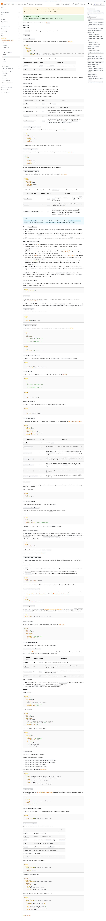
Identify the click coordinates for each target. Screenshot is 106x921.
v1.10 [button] (57, 4)
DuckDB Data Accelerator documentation (60, 593)
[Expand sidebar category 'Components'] (19, 22)
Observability (43, 769)
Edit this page (27, 915)
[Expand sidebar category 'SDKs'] (19, 36)
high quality (70, 255)
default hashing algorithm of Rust (69, 250)
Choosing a (95, 28)
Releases (20, 4)
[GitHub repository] (88, 4)
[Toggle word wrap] (80, 45)
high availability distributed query (44, 792)
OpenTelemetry (33, 651)
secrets (71, 328)
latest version (46, 11)
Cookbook (31, 4)
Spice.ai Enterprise (28, 18)
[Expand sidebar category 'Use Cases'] (19, 19)
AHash (35, 255)
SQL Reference (38, 4)
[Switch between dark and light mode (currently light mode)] (91, 4)
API (16, 4)
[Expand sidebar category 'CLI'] (19, 33)
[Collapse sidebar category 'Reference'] (19, 38)
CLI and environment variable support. (53, 609)
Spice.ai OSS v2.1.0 (49, 1)
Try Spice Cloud (65, 4)
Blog (25, 4)
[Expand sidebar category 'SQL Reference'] (19, 66)
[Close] (104, 1)
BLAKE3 (36, 261)
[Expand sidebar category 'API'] (19, 24)
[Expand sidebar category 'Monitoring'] (19, 31)
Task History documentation (75, 421)
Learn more (70, 41)
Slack (76, 4)
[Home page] (24, 23)
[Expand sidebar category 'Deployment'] (19, 29)
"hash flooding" (65, 251)
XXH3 (38, 244)
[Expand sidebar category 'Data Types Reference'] (19, 69)
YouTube (82, 4)
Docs (12, 4)
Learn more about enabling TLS (34, 300)
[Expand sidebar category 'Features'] (19, 17)
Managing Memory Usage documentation (36, 593)
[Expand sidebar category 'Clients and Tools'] (19, 26)
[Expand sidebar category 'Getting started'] (19, 12)
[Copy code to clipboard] (82, 45)
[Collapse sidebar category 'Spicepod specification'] (19, 40)
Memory (43, 553)
